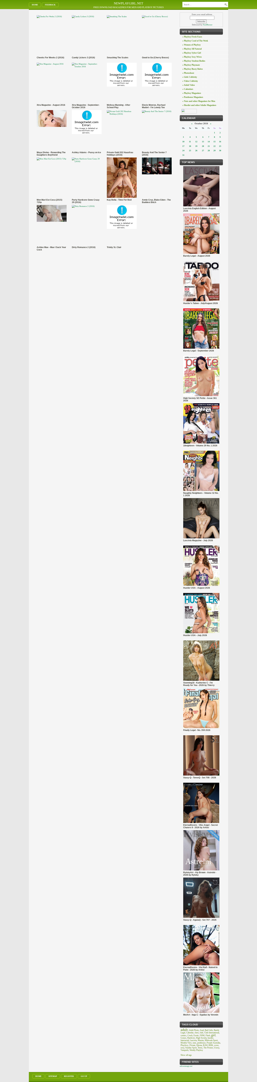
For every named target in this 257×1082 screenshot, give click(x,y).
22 (214, 146)
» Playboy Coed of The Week (195, 41)
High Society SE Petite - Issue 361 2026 (200, 399)
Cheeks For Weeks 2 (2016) (50, 57)
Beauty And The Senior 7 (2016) (154, 153)
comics (183, 1035)
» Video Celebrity (190, 81)
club (201, 1032)
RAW (205, 1045)
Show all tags (186, 1055)
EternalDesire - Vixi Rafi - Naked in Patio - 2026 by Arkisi (200, 968)
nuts (194, 1043)
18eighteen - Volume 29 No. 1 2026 (200, 445)
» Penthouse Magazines (192, 97)
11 (190, 142)
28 (209, 150)
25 (190, 150)
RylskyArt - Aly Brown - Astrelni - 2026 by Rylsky (199, 873)
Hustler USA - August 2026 (196, 588)
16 (220, 142)
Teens (200, 1047)
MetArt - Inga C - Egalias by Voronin (200, 1015)
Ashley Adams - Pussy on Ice (86, 152)
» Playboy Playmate (191, 65)
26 (196, 150)
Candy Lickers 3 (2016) (83, 57)
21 (209, 146)
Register (69, 1076)
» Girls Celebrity (189, 77)
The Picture (208, 1047)
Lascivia (193, 1040)
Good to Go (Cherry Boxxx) (155, 57)
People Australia (213, 1043)
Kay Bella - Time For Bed (119, 200)
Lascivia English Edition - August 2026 (199, 209)
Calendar (190, 1032)
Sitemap (52, 1076)
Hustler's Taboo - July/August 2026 (200, 303)
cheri (197, 1032)
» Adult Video (188, 85)
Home (35, 5)
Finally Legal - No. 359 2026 (196, 730)
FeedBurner (207, 25)
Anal (202, 1030)
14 (209, 142)
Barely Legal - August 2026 (196, 256)
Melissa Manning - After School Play (118, 106)
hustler (210, 1038)
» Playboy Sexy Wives (192, 57)
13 (203, 142)
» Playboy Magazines (191, 93)
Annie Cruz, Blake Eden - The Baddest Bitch (156, 201)
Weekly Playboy (196, 1050)
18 (190, 146)
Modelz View (186, 1043)
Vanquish (184, 1050)
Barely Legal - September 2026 (198, 351)
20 (203, 146)
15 (214, 142)
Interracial (185, 1040)
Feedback (50, 5)
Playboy (184, 1045)
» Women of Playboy (191, 45)
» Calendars (187, 89)
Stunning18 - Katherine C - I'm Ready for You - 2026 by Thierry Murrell (199, 684)
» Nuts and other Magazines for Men (198, 101)
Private (192, 1045)
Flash (208, 1035)
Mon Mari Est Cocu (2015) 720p (49, 201)
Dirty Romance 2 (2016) (83, 247)
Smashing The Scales (117, 57)
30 (220, 150)
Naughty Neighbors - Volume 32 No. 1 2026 (200, 494)
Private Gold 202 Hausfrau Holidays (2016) (120, 153)
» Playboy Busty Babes (192, 69)
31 (183, 155)
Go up (84, 1076)
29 (214, 150)
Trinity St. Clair (114, 247)
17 (183, 146)
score (216, 1045)
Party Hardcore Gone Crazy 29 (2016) (85, 201)
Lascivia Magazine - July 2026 (198, 540)
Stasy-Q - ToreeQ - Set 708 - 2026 (199, 777)
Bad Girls (209, 1030)
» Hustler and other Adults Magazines (199, 105)
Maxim (201, 1040)
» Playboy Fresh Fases (192, 37)
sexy (182, 1047)
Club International (211, 1032)
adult (184, 1030)
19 (196, 146)
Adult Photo (194, 1030)
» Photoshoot (188, 73)
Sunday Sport (191, 1047)
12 (196, 142)
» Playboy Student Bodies (193, 61)
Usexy (216, 1047)
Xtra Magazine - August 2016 (51, 105)
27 (203, 150)
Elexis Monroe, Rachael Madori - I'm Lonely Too (153, 106)
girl (213, 1035)
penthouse (201, 1043)
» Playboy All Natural (192, 49)
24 (183, 150)
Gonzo (183, 1038)
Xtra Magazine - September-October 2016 (85, 106)
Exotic (196, 1035)
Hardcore (191, 1038)
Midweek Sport (211, 1040)
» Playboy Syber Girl (191, 53)
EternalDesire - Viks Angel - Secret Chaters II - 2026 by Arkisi (200, 826)
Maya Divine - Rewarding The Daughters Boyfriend (51, 153)
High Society (201, 1038)
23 (220, 146)
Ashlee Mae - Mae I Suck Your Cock (51, 248)
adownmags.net (186, 1066)
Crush (189, 1035)
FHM (202, 1035)
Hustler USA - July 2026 (195, 635)
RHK (211, 1045)
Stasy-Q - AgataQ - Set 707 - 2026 (199, 920)
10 (183, 142)
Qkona (199, 1045)
